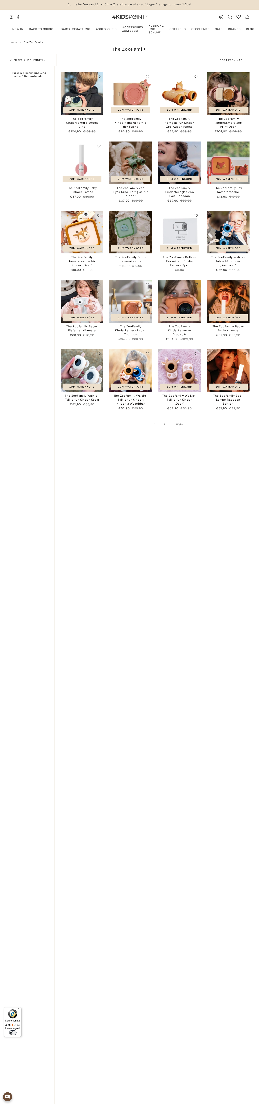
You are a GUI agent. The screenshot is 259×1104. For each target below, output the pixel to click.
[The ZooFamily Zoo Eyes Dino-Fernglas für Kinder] (130, 163)
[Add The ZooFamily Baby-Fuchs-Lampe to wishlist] (245, 284)
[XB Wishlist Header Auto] (238, 17)
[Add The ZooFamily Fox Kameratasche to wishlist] (245, 146)
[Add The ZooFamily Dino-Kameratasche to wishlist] (147, 215)
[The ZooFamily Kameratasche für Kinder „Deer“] (82, 232)
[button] (75, 29)
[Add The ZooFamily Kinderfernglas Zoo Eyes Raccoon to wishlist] (196, 146)
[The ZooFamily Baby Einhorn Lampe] (82, 163)
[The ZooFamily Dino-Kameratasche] (130, 232)
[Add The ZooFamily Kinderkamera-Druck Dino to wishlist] (98, 76)
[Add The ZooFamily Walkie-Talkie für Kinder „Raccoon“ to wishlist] (245, 215)
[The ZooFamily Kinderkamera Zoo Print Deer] (228, 93)
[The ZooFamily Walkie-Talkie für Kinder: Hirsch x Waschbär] (130, 370)
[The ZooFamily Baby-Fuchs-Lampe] (228, 301)
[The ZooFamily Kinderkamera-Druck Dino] (82, 93)
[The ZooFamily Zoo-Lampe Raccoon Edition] (228, 370)
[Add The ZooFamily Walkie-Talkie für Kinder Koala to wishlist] (98, 353)
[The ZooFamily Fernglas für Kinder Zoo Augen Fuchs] (179, 93)
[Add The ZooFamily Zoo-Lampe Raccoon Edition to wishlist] (245, 353)
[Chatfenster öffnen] (7, 1096)
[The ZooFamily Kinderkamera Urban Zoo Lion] (130, 301)
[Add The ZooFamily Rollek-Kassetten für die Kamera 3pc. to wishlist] (196, 215)
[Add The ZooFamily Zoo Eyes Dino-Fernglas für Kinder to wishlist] (147, 146)
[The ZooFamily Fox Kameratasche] (228, 163)
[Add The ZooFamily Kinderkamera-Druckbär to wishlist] (196, 284)
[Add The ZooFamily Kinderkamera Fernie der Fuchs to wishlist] (147, 76)
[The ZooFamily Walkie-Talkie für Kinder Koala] (82, 370)
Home (13, 42)
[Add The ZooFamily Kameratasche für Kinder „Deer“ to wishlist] (98, 215)
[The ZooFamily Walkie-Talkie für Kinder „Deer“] (179, 370)
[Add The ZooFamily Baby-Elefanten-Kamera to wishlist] (98, 284)
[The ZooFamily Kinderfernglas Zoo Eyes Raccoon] (179, 163)
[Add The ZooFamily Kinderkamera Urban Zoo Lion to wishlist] (147, 284)
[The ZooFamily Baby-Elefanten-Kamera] (82, 301)
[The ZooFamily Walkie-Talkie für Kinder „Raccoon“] (228, 232)
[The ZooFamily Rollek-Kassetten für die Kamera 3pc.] (179, 232)
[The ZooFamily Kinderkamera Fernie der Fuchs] (130, 93)
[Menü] (19, 1009)
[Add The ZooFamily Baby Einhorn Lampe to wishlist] (98, 146)
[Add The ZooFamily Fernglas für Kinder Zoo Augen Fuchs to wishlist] (196, 76)
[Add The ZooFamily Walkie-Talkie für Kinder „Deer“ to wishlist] (196, 353)
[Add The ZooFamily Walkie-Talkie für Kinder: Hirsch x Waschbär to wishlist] (147, 353)
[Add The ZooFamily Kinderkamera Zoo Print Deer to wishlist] (245, 76)
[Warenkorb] (247, 17)
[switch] (12, 1032)
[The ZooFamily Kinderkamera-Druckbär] (179, 301)
